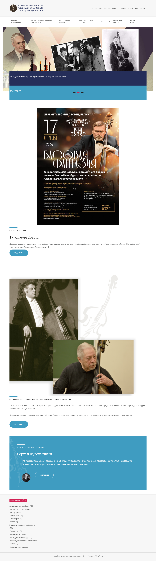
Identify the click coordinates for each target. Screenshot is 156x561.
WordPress (99, 556)
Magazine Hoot (81, 556)
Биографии (14, 518)
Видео (12, 521)
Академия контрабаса (19, 506)
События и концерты (18, 547)
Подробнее (18, 424)
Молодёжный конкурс (19, 537)
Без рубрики (15, 512)
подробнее (18, 253)
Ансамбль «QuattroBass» (20, 509)
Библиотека (14, 515)
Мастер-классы (16, 534)
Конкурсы (13, 531)
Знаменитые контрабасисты (22, 525)
